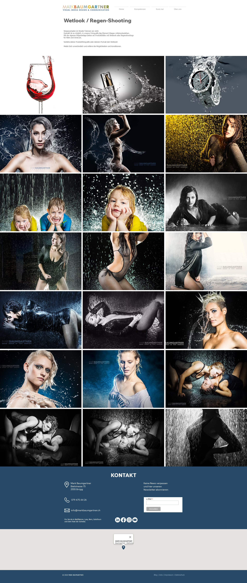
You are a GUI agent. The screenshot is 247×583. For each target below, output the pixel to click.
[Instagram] (129, 519)
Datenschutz (180, 575)
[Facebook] (123, 519)
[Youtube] (135, 519)
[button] (178, 8)
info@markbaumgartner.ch (85, 510)
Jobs (161, 575)
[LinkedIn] (117, 519)
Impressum (168, 575)
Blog (155, 575)
